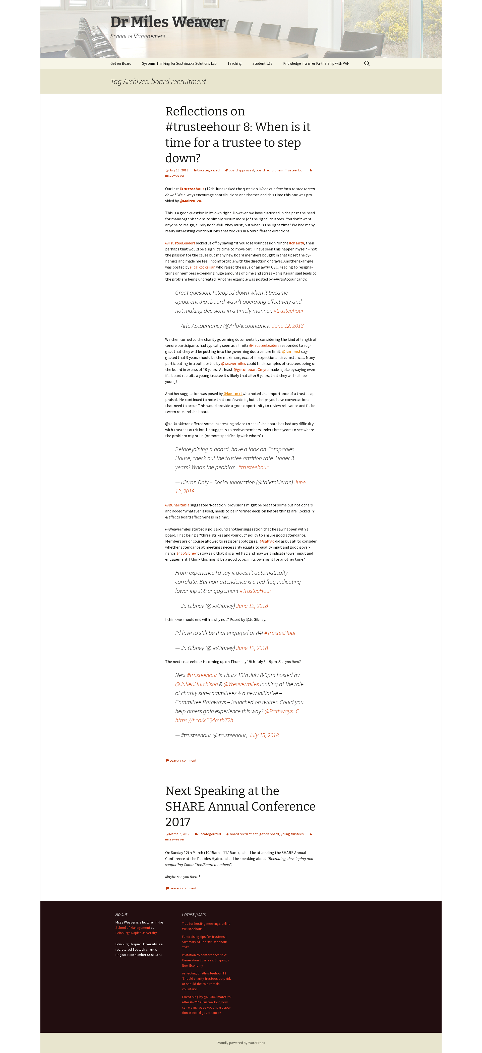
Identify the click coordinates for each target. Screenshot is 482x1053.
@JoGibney (187, 553)
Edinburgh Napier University (136, 933)
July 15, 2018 (264, 735)
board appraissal (241, 170)
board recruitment (269, 170)
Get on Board (120, 63)
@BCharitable (177, 504)
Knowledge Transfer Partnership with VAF (316, 63)
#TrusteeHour (255, 591)
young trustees (292, 834)
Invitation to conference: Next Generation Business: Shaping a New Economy (205, 960)
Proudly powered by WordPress (241, 1042)
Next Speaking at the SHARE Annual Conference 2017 (240, 807)
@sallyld (267, 541)
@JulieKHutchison (196, 684)
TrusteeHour (294, 170)
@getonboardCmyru (251, 369)
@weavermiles (233, 363)
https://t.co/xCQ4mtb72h (204, 720)
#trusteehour (289, 310)
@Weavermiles (241, 684)
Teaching (234, 63)
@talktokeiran (202, 267)
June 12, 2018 (288, 326)
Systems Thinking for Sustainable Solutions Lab (179, 63)
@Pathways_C (282, 711)
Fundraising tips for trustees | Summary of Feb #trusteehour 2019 (204, 941)
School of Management (132, 927)
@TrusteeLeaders (180, 242)
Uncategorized (208, 170)
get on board (269, 834)
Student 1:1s (262, 63)
